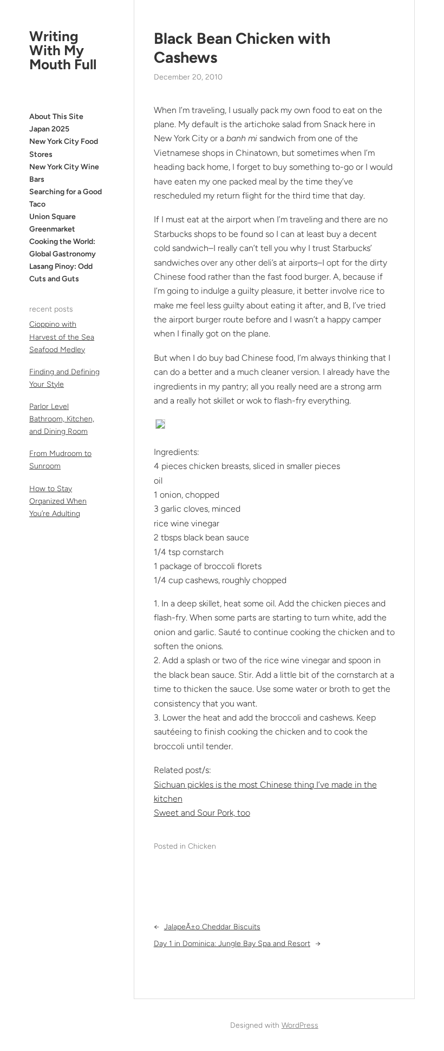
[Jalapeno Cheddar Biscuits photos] (160, 426)
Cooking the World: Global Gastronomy (62, 248)
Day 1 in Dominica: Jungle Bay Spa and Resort (232, 943)
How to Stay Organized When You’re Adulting (58, 501)
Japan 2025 (49, 129)
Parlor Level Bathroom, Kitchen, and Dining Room (61, 419)
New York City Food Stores (63, 147)
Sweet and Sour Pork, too (202, 813)
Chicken (202, 846)
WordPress (300, 1025)
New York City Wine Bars (64, 173)
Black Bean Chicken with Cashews (242, 48)
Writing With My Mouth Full (62, 50)
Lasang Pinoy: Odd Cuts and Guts (61, 272)
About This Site (56, 116)
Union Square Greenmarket (52, 223)
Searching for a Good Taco (65, 198)
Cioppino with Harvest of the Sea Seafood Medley (61, 337)
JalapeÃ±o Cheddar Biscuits (212, 926)
